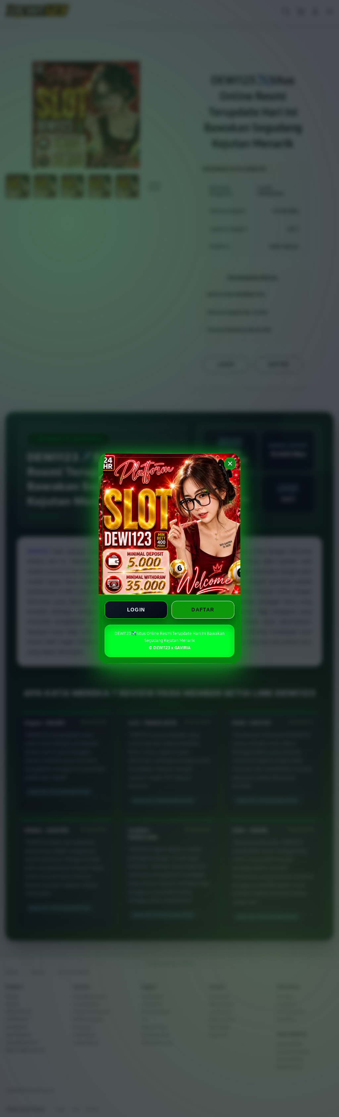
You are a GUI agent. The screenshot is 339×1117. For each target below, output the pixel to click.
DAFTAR (202, 609)
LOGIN (136, 609)
